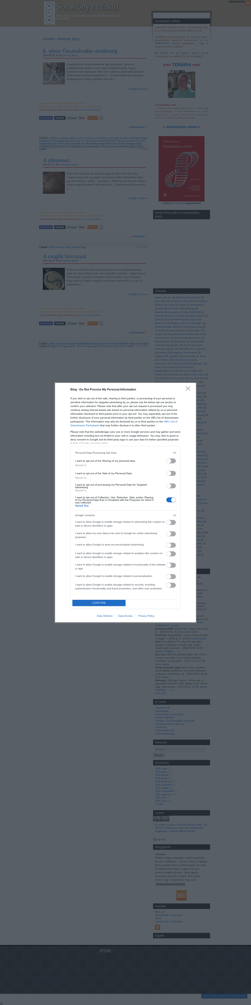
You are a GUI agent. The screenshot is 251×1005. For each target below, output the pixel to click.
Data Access (125, 615)
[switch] (171, 460)
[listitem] (125, 453)
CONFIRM (99, 602)
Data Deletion (105, 615)
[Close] (189, 389)
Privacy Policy (146, 615)
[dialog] (125, 503)
